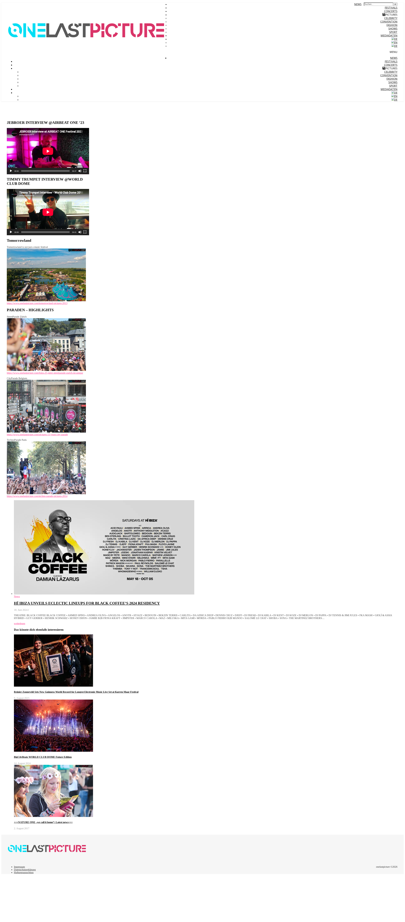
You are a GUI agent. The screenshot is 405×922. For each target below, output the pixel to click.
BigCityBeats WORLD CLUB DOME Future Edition (43, 757)
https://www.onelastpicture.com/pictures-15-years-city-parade (37, 434)
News (357, 4)
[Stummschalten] (79, 171)
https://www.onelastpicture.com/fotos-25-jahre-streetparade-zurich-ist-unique (45, 373)
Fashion (391, 25)
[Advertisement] (96, 899)
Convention (388, 21)
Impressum (19, 866)
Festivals (391, 7)
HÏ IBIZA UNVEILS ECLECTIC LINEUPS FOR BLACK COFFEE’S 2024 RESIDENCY (87, 603)
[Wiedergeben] (10, 171)
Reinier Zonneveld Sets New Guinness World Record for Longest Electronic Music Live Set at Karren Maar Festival (76, 692)
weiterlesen (19, 623)
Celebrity (390, 18)
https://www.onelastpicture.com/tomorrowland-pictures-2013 (37, 303)
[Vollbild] (85, 171)
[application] (48, 151)
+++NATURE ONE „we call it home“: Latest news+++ (43, 822)
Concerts (390, 11)
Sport (393, 32)
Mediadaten (389, 35)
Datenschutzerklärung (25, 869)
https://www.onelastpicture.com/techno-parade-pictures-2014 (37, 496)
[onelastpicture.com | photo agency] (87, 57)
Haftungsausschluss (24, 872)
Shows (392, 28)
